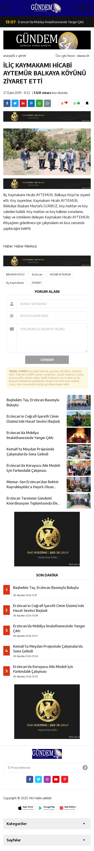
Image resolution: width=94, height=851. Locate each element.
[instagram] (47, 779)
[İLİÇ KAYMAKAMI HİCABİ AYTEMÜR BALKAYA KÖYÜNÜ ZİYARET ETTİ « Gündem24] (45, 8)
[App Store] (26, 808)
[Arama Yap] (88, 8)
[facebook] (7, 103)
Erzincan (37, 274)
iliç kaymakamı (15, 282)
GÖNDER (47, 360)
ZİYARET (36, 282)
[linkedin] (23, 103)
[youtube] (55, 779)
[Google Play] (47, 808)
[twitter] (15, 103)
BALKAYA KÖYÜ (15, 274)
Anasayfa (9, 55)
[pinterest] (31, 103)
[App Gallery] (67, 808)
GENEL (22, 55)
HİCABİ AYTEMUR (60, 274)
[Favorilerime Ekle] (87, 103)
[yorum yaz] (47, 103)
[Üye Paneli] (81, 8)
